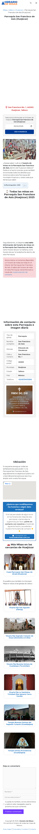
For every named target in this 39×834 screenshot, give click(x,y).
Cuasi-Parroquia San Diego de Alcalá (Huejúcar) (19, 573)
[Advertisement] (19, 41)
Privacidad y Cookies (20, 829)
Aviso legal (7, 829)
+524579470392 (25, 379)
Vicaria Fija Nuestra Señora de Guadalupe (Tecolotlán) (19, 665)
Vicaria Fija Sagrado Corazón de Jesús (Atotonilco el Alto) (19, 637)
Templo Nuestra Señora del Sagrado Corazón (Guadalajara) (19, 723)
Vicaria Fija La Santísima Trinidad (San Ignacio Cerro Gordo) (20, 694)
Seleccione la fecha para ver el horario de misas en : (19, 120)
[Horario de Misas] (9, 3)
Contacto (32, 829)
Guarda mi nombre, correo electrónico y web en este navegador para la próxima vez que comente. (20, 804)
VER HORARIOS (20, 132)
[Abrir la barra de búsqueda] (31, 3)
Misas (5, 10)
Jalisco (11, 10)
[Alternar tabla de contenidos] (23, 185)
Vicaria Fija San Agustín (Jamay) (19, 608)
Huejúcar (19, 10)
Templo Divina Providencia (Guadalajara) (19, 751)
